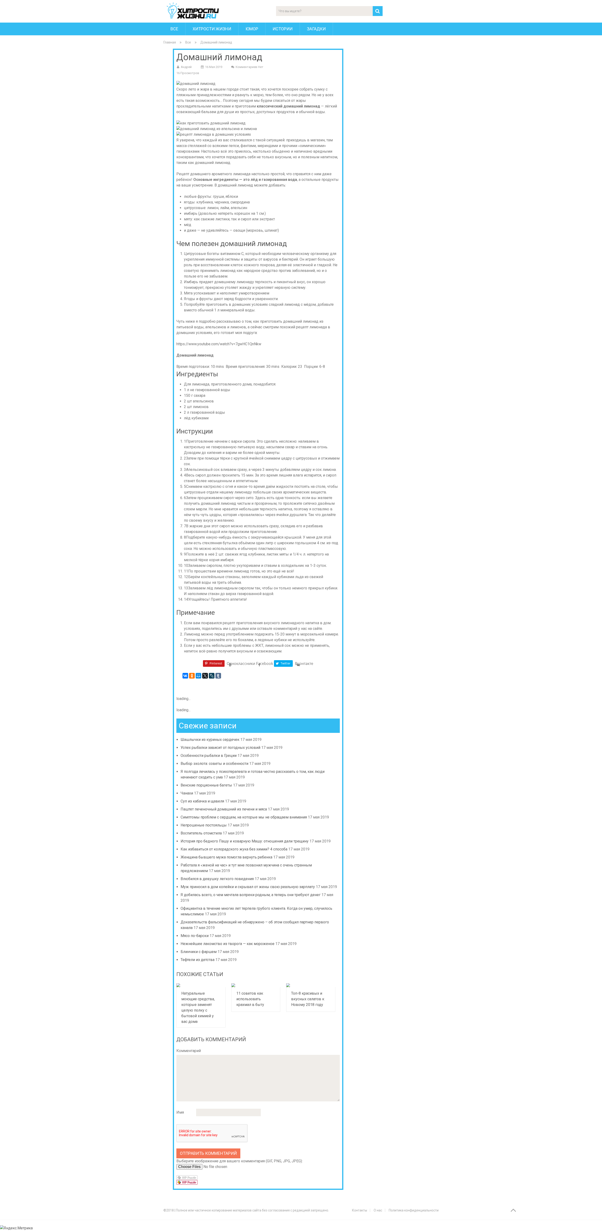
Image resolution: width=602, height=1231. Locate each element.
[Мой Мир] (198, 676)
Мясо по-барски (195, 935)
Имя (180, 1112)
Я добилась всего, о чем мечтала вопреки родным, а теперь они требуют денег (251, 895)
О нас (378, 1210)
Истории (283, 28)
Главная (169, 42)
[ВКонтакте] (185, 676)
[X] (205, 676)
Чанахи (187, 793)
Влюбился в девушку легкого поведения (217, 879)
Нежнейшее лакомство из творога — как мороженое (227, 943)
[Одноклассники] (192, 676)
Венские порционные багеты (206, 785)
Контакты (359, 1210)
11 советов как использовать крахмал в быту (250, 999)
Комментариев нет (249, 67)
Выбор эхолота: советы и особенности (214, 763)
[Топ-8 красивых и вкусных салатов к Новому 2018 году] (310, 985)
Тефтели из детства (197, 959)
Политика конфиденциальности (414, 1210)
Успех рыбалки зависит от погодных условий (220, 747)
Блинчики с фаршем (199, 951)
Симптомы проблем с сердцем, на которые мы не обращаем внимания (244, 817)
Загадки (316, 28)
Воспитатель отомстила (201, 833)
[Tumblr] (218, 676)
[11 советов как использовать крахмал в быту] (256, 985)
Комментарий (188, 1050)
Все (174, 28)
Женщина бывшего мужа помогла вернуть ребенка (226, 857)
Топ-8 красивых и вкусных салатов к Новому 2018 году (307, 999)
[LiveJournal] (211, 676)
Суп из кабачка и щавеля (202, 801)
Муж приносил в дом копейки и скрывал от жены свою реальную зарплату (248, 887)
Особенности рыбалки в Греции (209, 755)
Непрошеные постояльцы (204, 825)
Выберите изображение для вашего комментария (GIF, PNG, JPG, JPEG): (239, 1161)
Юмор (252, 28)
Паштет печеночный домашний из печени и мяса (224, 809)
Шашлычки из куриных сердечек (210, 739)
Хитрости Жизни (212, 28)
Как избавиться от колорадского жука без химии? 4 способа (234, 849)
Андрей (186, 67)
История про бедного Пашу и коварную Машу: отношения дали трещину (245, 841)
